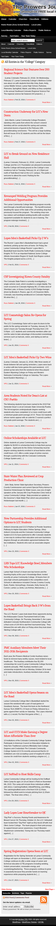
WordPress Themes (29, 922)
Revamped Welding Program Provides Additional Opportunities (25, 198)
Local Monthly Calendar (11, 30)
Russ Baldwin (9, 100)
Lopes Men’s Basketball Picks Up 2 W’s (26, 238)
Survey (4, 36)
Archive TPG (23, 919)
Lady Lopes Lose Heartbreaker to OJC (25, 812)
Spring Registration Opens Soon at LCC (26, 851)
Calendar (12, 19)
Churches (23, 19)
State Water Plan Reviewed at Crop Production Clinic (23, 478)
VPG (5, 226)
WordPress (16, 922)
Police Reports (30, 30)
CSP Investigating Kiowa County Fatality (27, 276)
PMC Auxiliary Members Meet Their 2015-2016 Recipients (25, 649)
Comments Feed (22, 898)
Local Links (36, 25)
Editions (45, 19)
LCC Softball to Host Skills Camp (22, 774)
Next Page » (50, 889)
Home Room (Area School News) (15, 25)
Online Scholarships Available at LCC (25, 438)
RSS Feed (9, 898)
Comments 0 (30, 100)
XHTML (41, 922)
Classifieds (34, 19)
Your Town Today (28, 36)
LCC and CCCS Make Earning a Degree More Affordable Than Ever (25, 734)
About (3, 19)
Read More (46, 102)
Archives (15, 893)
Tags (22, 893)
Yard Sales (14, 36)
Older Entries (6, 889)
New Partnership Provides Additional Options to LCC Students (25, 520)
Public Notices (45, 30)
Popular (29, 893)
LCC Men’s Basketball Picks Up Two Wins (27, 357)
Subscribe (7, 893)
